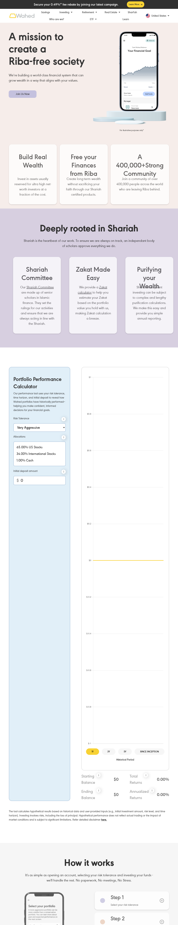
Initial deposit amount (25, 471)
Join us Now (23, 94)
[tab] (127, 900)
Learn (126, 19)
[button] (66, 12)
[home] (22, 15)
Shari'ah (132, 12)
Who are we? (56, 19)
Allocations (19, 437)
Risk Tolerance (21, 418)
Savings (45, 12)
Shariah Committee (36, 287)
